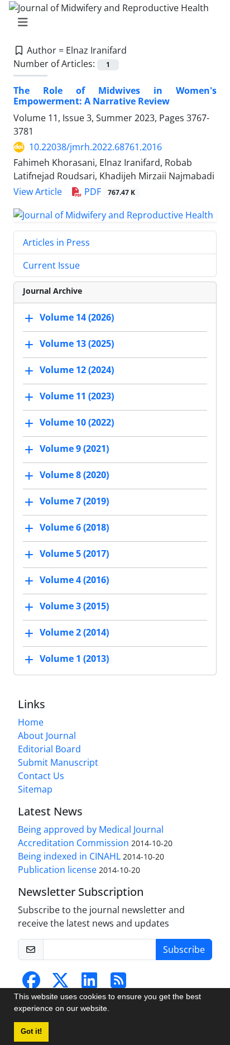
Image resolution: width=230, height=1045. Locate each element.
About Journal (47, 735)
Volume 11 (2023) (77, 396)
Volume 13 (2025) (77, 343)
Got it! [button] (31, 1032)
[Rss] (118, 983)
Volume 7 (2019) (74, 501)
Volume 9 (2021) (74, 448)
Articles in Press (56, 242)
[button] (113, 1009)
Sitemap (35, 789)
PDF (108, 191)
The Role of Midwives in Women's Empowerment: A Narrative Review (115, 95)
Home (31, 722)
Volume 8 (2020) (74, 475)
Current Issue (51, 265)
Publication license (57, 869)
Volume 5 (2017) (74, 553)
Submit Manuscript (58, 762)
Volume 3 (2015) (74, 606)
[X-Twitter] (60, 983)
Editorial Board (49, 749)
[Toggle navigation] (111, 22)
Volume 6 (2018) (74, 527)
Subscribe (184, 949)
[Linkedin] (89, 983)
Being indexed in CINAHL (69, 856)
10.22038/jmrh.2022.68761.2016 (95, 147)
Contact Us (41, 776)
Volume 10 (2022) (77, 422)
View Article (37, 191)
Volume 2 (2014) (74, 632)
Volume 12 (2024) (77, 370)
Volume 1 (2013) (74, 658)
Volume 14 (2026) (77, 317)
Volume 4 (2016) (74, 580)
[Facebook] (31, 983)
